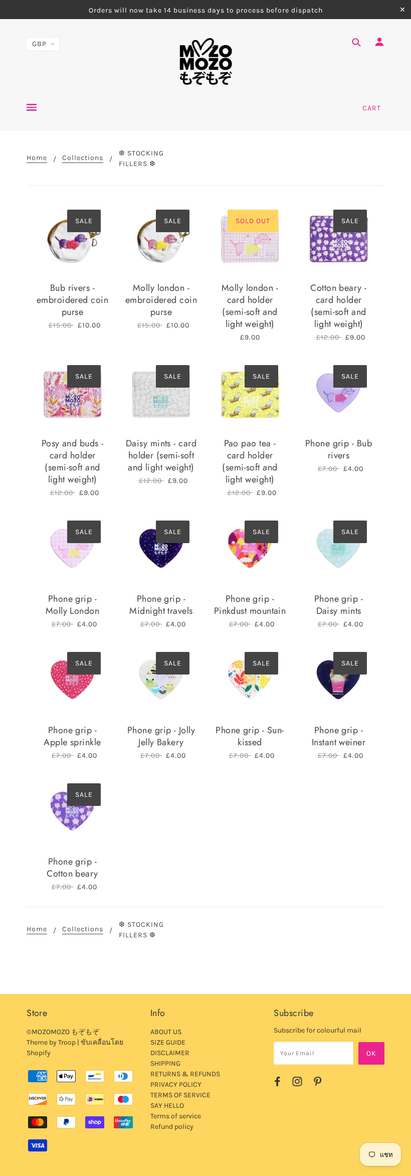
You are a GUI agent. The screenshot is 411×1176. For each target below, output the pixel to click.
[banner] (205, 62)
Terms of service (175, 1116)
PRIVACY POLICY (175, 1084)
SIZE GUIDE (167, 1042)
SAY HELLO (167, 1105)
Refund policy (171, 1126)
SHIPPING (165, 1063)
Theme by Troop (51, 1042)
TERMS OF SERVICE (180, 1095)
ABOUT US (165, 1032)
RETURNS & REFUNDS (185, 1074)
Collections (82, 158)
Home (37, 158)
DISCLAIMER (169, 1053)
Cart (371, 108)
